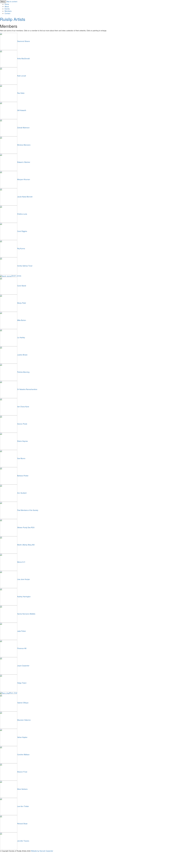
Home (7, 4)
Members (8, 11)
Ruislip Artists (12, 19)
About (7, 6)
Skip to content (11, 1)
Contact (7, 13)
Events (7, 9)
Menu (3, 1)
